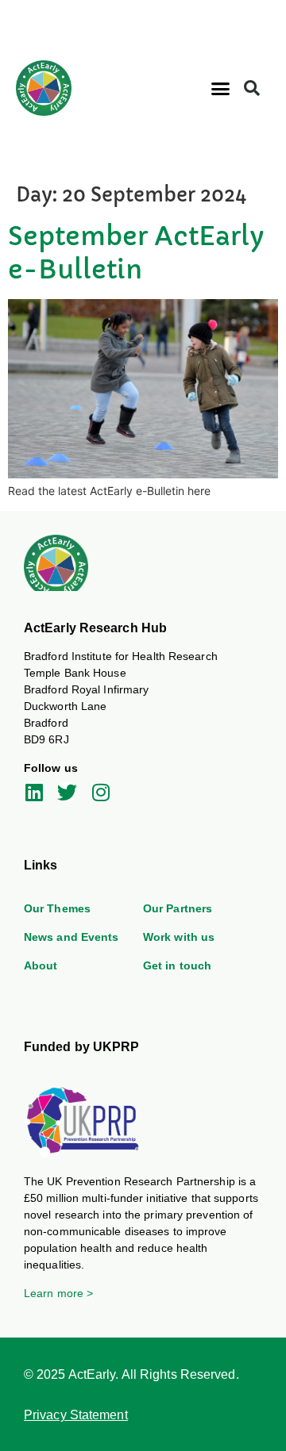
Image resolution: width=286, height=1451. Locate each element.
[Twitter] (67, 792)
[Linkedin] (34, 792)
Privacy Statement (76, 1415)
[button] (220, 89)
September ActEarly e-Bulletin (136, 253)
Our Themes (57, 908)
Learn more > (58, 1293)
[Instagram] (100, 792)
